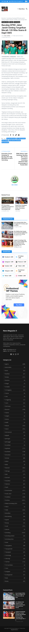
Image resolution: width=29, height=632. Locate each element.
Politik (11, 22)
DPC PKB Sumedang (21, 138)
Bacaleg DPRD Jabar (11, 138)
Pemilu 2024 (5, 22)
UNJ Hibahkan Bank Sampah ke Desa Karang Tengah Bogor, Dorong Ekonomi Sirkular (20, 233)
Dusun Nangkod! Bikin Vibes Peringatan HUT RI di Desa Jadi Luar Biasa (20, 224)
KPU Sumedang (5, 142)
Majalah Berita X (14, 629)
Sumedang (9, 18)
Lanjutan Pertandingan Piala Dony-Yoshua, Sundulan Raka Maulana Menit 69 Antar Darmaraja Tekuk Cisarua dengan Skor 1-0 (20, 243)
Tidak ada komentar (18, 35)
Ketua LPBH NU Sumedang (14, 140)
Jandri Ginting (5, 140)
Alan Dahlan (7, 35)
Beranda (4, 18)
